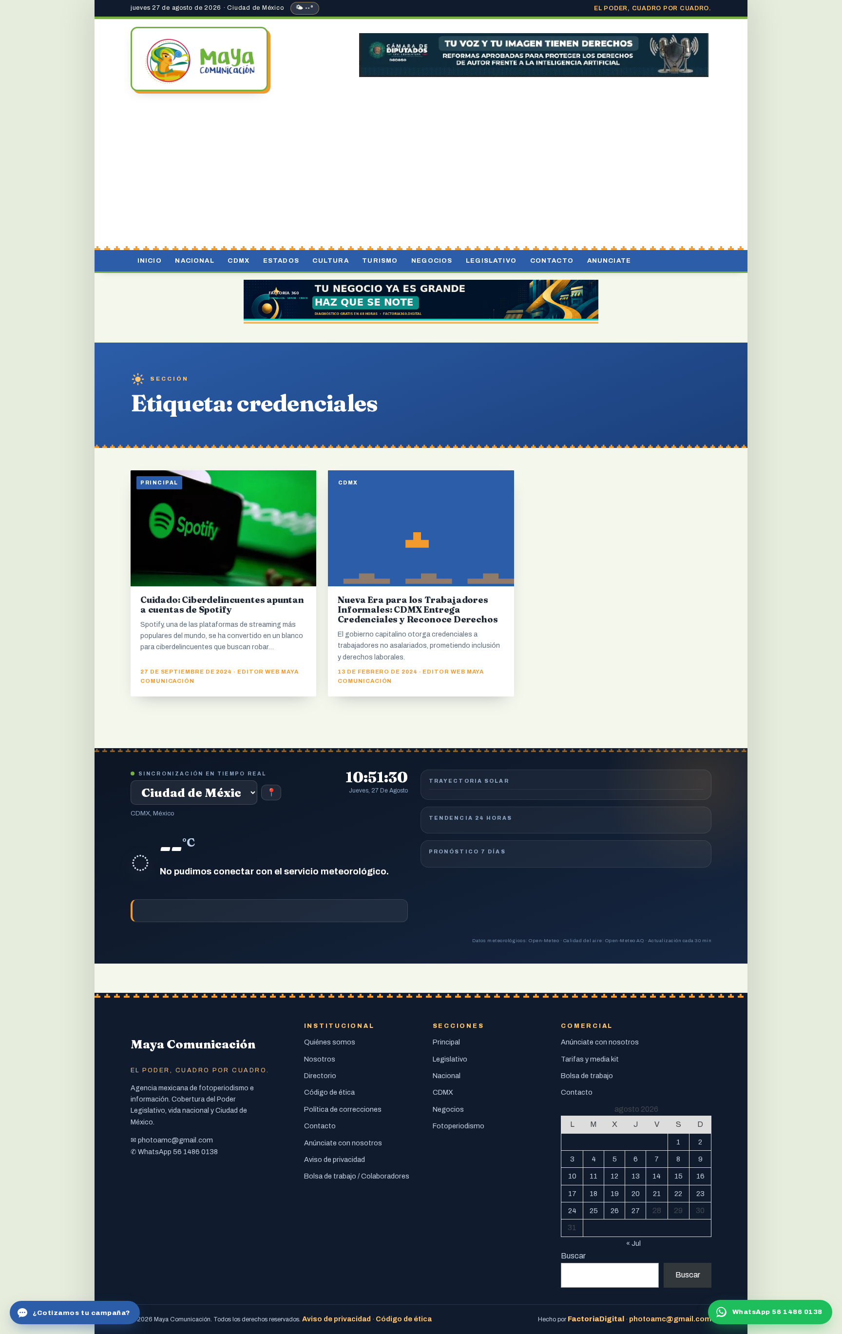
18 (593, 1194)
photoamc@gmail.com (175, 1140)
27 (636, 1211)
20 (636, 1194)
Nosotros (319, 1059)
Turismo (380, 260)
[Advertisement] (421, 172)
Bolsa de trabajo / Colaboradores (356, 1176)
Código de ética (329, 1092)
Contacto (552, 260)
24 (572, 1211)
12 (614, 1176)
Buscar (573, 1256)
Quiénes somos (329, 1042)
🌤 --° (305, 7)
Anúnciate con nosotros (343, 1143)
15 (678, 1176)
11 (593, 1176)
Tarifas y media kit (590, 1059)
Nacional (194, 260)
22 (678, 1194)
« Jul (633, 1243)
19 (615, 1194)
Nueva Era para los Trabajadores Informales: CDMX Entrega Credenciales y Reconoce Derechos (418, 609)
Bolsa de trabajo (587, 1076)
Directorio (320, 1076)
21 (657, 1194)
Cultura (330, 260)
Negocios (431, 260)
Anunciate (609, 260)
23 (700, 1194)
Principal (446, 1042)
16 (700, 1176)
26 (615, 1211)
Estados (281, 260)
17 (572, 1194)
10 (572, 1176)
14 (656, 1176)
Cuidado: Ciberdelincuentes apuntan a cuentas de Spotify (222, 604)
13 (636, 1176)
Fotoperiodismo (458, 1126)
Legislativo (491, 260)
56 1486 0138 (195, 1152)
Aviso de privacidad (334, 1159)
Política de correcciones (343, 1109)
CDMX (238, 260)
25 (594, 1211)
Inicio (149, 260)
